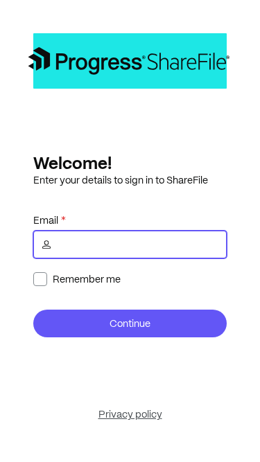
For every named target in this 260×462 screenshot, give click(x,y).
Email (45, 220)
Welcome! (72, 162)
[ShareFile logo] (130, 61)
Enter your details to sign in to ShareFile (120, 180)
